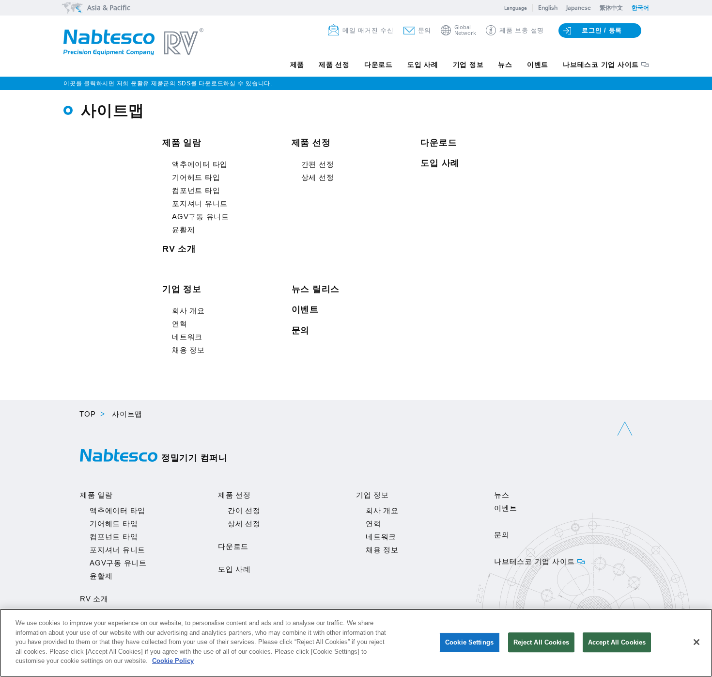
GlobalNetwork (465, 30)
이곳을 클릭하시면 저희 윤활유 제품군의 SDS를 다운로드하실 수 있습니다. (167, 83)
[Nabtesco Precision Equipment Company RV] (133, 42)
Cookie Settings (469, 642)
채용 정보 (188, 350)
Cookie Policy (173, 660)
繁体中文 (611, 7)
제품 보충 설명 (521, 30)
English (547, 7)
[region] (356, 643)
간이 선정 (244, 510)
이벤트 (537, 64)
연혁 (179, 324)
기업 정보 (468, 64)
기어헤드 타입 (196, 177)
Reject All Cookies (541, 642)
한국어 (640, 7)
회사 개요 (188, 310)
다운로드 (378, 64)
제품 (297, 64)
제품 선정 (334, 64)
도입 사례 (422, 64)
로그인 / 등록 (602, 30)
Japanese (578, 7)
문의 (425, 30)
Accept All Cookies (617, 642)
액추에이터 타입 (200, 164)
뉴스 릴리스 (316, 289)
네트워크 (187, 337)
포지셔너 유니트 (200, 203)
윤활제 (183, 230)
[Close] (696, 642)
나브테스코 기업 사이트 (601, 64)
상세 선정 (317, 177)
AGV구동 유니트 (200, 216)
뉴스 (505, 64)
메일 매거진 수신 (368, 30)
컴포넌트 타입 (196, 190)
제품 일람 (181, 142)
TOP (87, 414)
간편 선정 (317, 164)
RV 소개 (179, 249)
